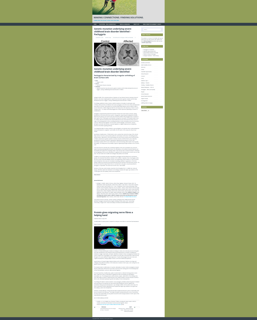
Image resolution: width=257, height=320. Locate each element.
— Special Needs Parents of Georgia (150, 52)
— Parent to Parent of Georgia (149, 54)
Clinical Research (116, 37)
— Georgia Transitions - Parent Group (150, 55)
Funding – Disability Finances (147, 85)
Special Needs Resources (146, 96)
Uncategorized (144, 100)
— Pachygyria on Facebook (148, 49)
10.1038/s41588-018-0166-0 (130, 196)
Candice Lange (108, 37)
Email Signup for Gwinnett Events (152, 24)
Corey (142, 78)
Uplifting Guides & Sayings (146, 103)
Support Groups (144, 98)
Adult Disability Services (146, 65)
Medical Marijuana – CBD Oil (147, 87)
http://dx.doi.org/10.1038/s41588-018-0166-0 (110, 304)
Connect (143, 76)
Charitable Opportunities (146, 71)
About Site (136, 24)
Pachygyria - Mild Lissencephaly (126, 37)
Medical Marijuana (125, 24)
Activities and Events (145, 62)
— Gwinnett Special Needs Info (149, 51)
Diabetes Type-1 (144, 80)
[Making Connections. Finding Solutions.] (114, 14)
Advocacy (143, 67)
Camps (142, 69)
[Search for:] (152, 29)
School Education (145, 94)
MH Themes (110, 318)
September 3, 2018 (99, 37)
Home (95, 24)
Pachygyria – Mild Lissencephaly (107, 24)
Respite (142, 91)
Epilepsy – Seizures (145, 82)
